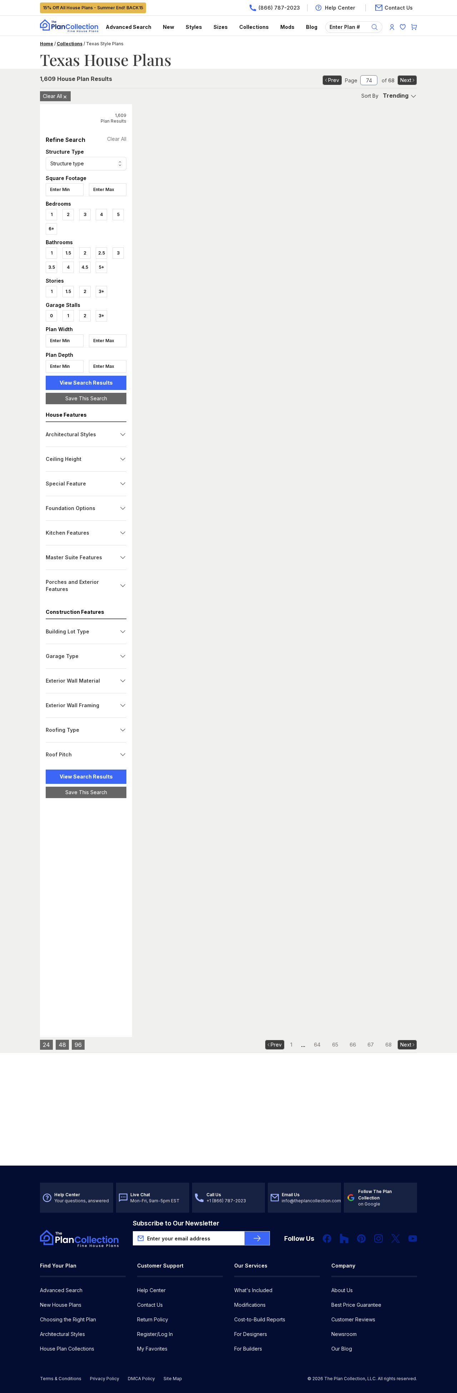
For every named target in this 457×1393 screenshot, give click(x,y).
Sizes (221, 27)
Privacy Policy (104, 1378)
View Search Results (86, 383)
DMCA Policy (141, 1378)
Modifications (250, 1305)
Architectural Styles (62, 1334)
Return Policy (152, 1319)
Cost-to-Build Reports (259, 1319)
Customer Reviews (353, 1319)
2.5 (101, 253)
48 (62, 1044)
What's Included (253, 1290)
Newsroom (344, 1334)
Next (405, 80)
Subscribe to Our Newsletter (176, 1223)
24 (46, 1044)
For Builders (248, 1349)
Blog (311, 27)
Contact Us (150, 1305)
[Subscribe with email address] (257, 1238)
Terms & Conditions (60, 1378)
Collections (254, 27)
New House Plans (60, 1305)
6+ (51, 228)
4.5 (84, 267)
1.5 (68, 253)
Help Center (151, 1290)
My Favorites (152, 1349)
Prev (333, 80)
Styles (194, 27)
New (168, 27)
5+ (101, 267)
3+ (101, 291)
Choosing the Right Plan (68, 1319)
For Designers (250, 1334)
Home (46, 43)
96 (78, 1044)
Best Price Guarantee (356, 1305)
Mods (287, 27)
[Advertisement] (86, 914)
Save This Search (86, 398)
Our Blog (341, 1349)
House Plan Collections (67, 1349)
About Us (342, 1290)
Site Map (173, 1378)
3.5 (51, 267)
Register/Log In (155, 1334)
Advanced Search (128, 27)
